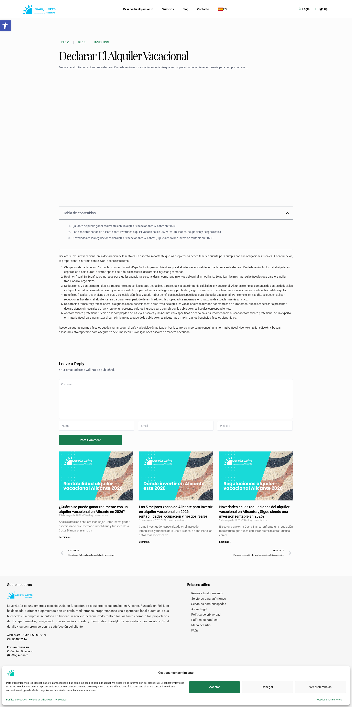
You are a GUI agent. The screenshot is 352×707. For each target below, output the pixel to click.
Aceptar (214, 687)
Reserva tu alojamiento (138, 9)
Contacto (203, 9)
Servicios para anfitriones (208, 598)
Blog (185, 9)
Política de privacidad (41, 699)
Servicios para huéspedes (208, 604)
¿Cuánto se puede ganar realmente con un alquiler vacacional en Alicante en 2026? (124, 226)
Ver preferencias (320, 687)
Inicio (65, 42)
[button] (5, 25)
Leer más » (64, 537)
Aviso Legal (61, 699)
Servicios (168, 9)
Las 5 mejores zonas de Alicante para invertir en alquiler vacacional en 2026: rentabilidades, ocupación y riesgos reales (147, 231)
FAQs (194, 630)
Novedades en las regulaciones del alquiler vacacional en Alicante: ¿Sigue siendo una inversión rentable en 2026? (143, 238)
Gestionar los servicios (329, 699)
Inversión (101, 42)
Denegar (267, 687)
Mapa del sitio (201, 625)
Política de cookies (16, 699)
